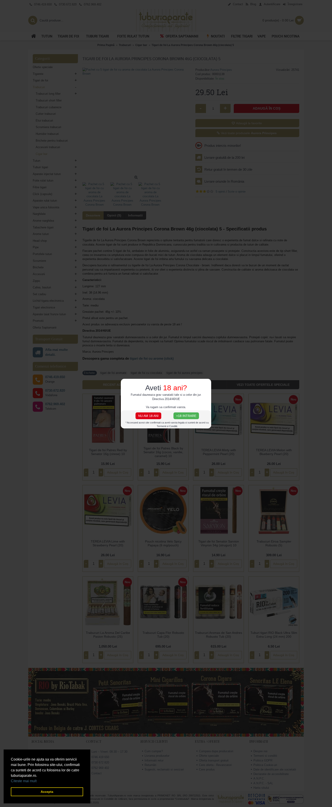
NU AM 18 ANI (148, 416)
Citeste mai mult (24, 781)
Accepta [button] (47, 791)
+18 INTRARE (186, 416)
